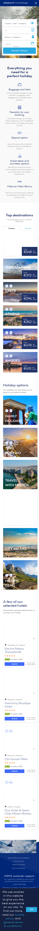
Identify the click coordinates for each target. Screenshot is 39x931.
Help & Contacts (18, 865)
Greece (11, 228)
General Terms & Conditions (19, 858)
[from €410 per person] (20, 362)
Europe (28, 228)
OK (31, 909)
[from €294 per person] (20, 292)
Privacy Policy (18, 861)
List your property (18, 868)
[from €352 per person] (20, 315)
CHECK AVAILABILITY (14, 664)
